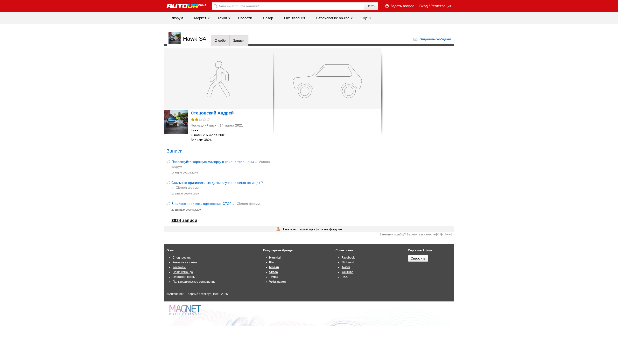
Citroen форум (187, 187)
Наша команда (183, 272)
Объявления (294, 18)
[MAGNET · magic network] (185, 311)
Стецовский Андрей (212, 113)
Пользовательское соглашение (194, 281)
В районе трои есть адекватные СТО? (201, 204)
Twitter (346, 267)
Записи (239, 40)
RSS (345, 277)
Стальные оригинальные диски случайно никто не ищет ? (217, 183)
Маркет (200, 18)
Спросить (418, 258)
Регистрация (441, 6)
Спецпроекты (182, 257)
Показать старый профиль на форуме (311, 229)
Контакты (179, 267)
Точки (222, 18)
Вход (423, 6)
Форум (177, 18)
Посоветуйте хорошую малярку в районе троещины (212, 162)
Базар (268, 18)
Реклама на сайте (185, 262)
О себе (220, 40)
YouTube (347, 272)
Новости (245, 18)
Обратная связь (184, 277)
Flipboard (348, 262)
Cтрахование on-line (332, 18)
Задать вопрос (402, 6)
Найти (371, 6)
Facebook (348, 257)
